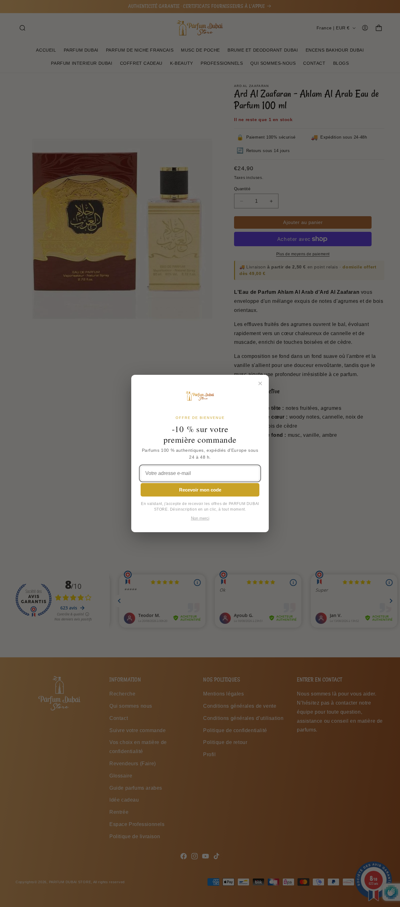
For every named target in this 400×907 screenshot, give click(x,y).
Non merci (200, 518)
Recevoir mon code (200, 489)
